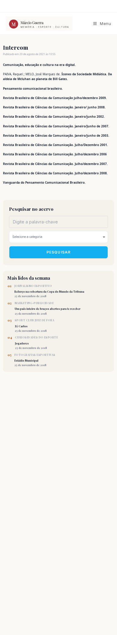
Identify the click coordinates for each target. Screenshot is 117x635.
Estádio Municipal (35, 360)
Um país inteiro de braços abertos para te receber (47, 308)
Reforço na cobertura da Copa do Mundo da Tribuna (49, 291)
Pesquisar (58, 252)
